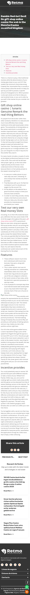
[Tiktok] (15, 564)
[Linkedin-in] (11, 564)
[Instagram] (6, 564)
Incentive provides (12, 73)
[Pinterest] (19, 564)
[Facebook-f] (2, 564)
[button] (11, 450)
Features (8, 71)
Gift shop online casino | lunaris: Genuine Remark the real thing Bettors (16, 62)
